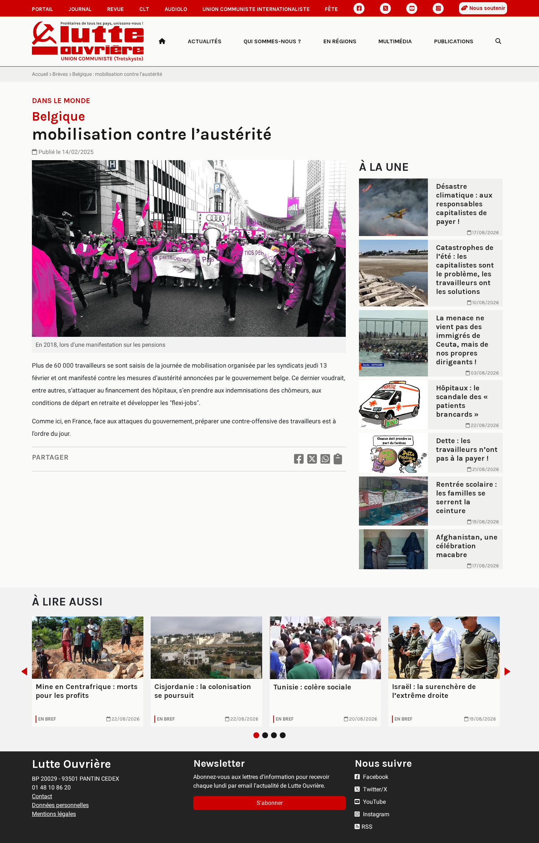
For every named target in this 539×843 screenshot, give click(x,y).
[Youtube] (411, 8)
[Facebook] (358, 8)
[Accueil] (162, 41)
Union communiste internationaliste (256, 9)
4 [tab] (283, 735)
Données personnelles (60, 805)
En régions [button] (339, 41)
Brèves (60, 74)
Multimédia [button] (395, 41)
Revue (115, 9)
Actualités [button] (204, 41)
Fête (331, 9)
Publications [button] (453, 41)
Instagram (375, 814)
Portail (42, 9)
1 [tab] (256, 735)
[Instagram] (438, 8)
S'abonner (270, 802)
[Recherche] (498, 41)
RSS (367, 826)
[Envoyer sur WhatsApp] (325, 459)
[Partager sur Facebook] (299, 459)
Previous (22, 671)
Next (509, 671)
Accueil (40, 74)
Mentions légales (54, 813)
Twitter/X (374, 789)
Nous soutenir (486, 8)
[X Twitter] (385, 8)
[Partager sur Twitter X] (312, 459)
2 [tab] (265, 735)
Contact (42, 796)
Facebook (375, 776)
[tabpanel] (87, 671)
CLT (144, 9)
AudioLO (176, 9)
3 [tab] (274, 735)
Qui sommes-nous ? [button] (272, 41)
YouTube (374, 801)
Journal (80, 9)
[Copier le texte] (338, 459)
